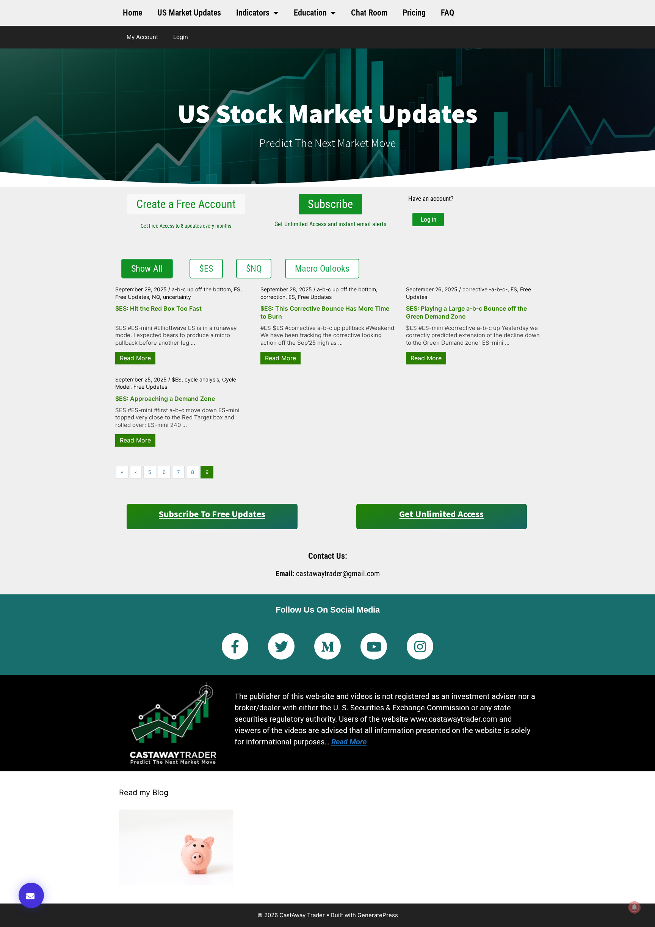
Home (132, 12)
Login (180, 37)
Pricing (414, 12)
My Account (142, 37)
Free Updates (132, 297)
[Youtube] (373, 646)
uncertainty (177, 297)
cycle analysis (202, 379)
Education (310, 12)
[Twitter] (281, 646)
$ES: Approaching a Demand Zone (165, 398)
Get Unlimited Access (441, 514)
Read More (135, 358)
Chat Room (369, 12)
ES (237, 289)
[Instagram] (420, 646)
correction (272, 297)
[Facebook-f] (235, 646)
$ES (177, 379)
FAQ (447, 12)
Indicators (253, 12)
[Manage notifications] (634, 907)
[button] (31, 895)
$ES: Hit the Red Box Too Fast (158, 308)
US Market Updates (189, 12)
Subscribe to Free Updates (212, 514)
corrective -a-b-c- (485, 289)
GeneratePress (377, 915)
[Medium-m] (327, 646)
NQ (156, 297)
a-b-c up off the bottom (201, 289)
